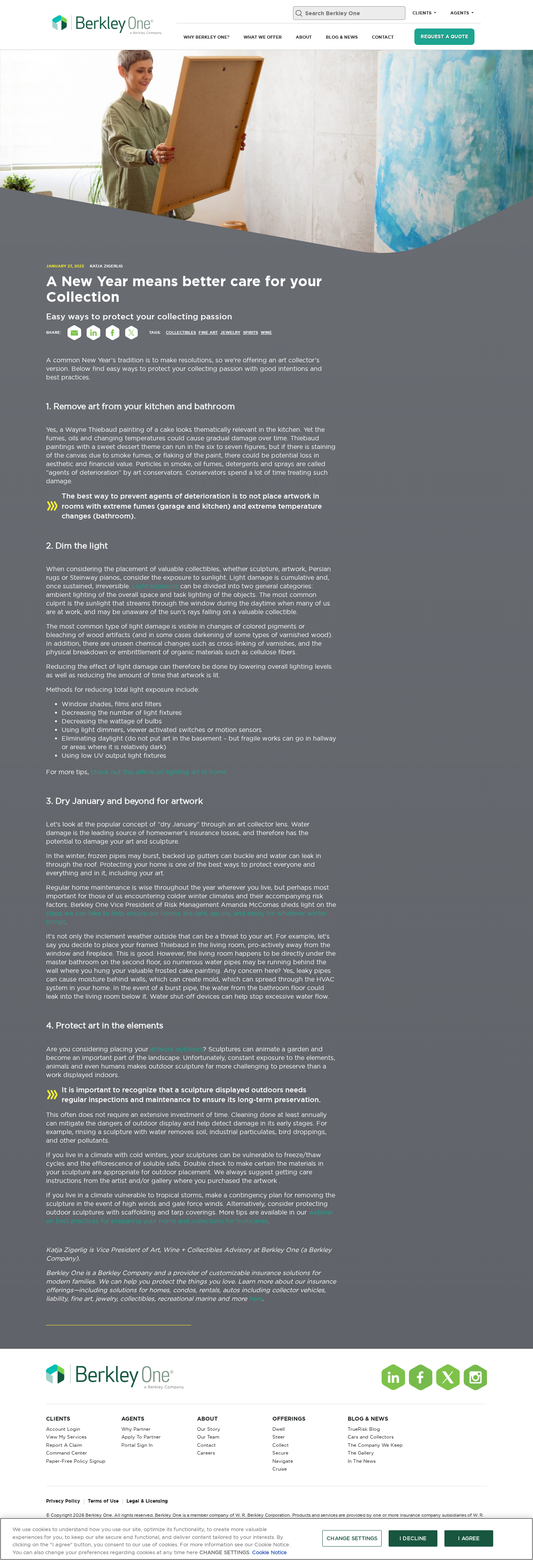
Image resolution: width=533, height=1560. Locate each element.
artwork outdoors (176, 1048)
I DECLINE (413, 1538)
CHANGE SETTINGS (352, 1538)
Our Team (208, 1436)
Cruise (279, 1468)
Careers (206, 1452)
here (255, 1298)
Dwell (278, 1429)
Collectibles (181, 332)
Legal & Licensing (147, 1501)
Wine (266, 332)
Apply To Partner (141, 1436)
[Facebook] (420, 1377)
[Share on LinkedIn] (93, 332)
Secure (280, 1452)
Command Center (66, 1452)
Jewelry (230, 332)
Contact (383, 37)
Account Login (63, 1429)
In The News (362, 1461)
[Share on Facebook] (112, 332)
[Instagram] (475, 1377)
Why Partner (136, 1429)
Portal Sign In (137, 1445)
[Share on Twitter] (131, 332)
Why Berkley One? (206, 37)
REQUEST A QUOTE (444, 36)
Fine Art (208, 332)
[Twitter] (448, 1377)
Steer (278, 1436)
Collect (280, 1445)
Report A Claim (64, 1445)
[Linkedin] (393, 1377)
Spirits (250, 332)
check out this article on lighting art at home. (160, 771)
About (304, 37)
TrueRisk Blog (364, 1429)
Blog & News (342, 37)
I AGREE (469, 1538)
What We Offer (262, 37)
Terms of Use (103, 1501)
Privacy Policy (63, 1501)
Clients (422, 13)
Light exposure (155, 585)
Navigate (282, 1461)
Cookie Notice (269, 1552)
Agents (460, 13)
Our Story (208, 1429)
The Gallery (361, 1452)
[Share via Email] (74, 332)
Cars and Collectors (371, 1436)
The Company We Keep (375, 1445)
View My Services (66, 1436)
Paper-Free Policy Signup (75, 1461)
